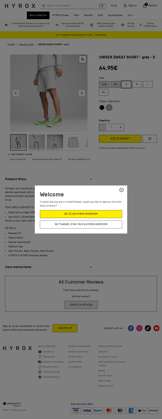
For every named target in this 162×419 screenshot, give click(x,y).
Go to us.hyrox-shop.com (81, 214)
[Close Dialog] (121, 190)
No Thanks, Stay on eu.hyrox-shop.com (81, 224)
